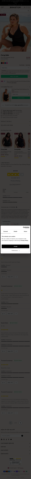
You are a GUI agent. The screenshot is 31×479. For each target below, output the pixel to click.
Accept (15, 246)
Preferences (15, 250)
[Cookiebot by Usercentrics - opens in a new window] (23, 227)
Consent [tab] (5, 231)
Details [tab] (15, 231)
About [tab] (25, 231)
